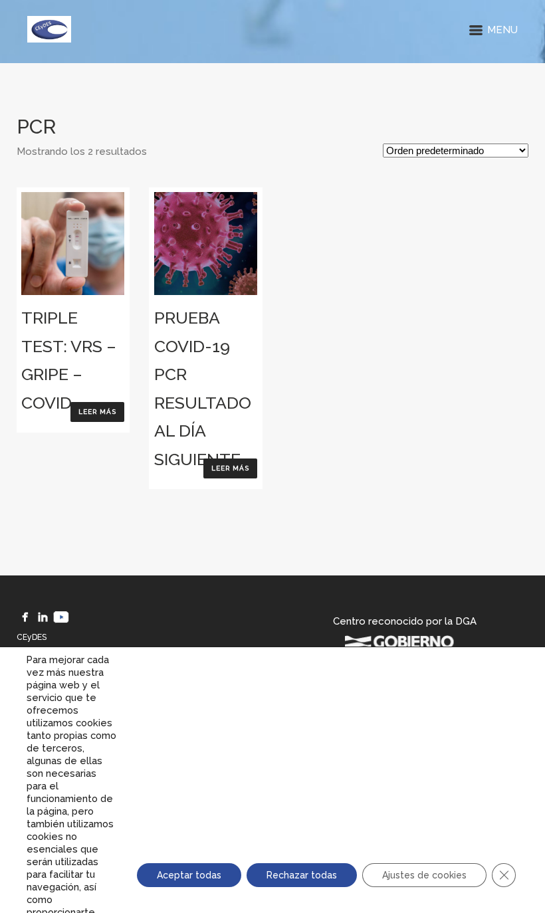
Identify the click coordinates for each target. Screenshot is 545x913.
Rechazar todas (302, 875)
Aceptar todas (189, 875)
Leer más (97, 411)
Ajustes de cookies (424, 875)
